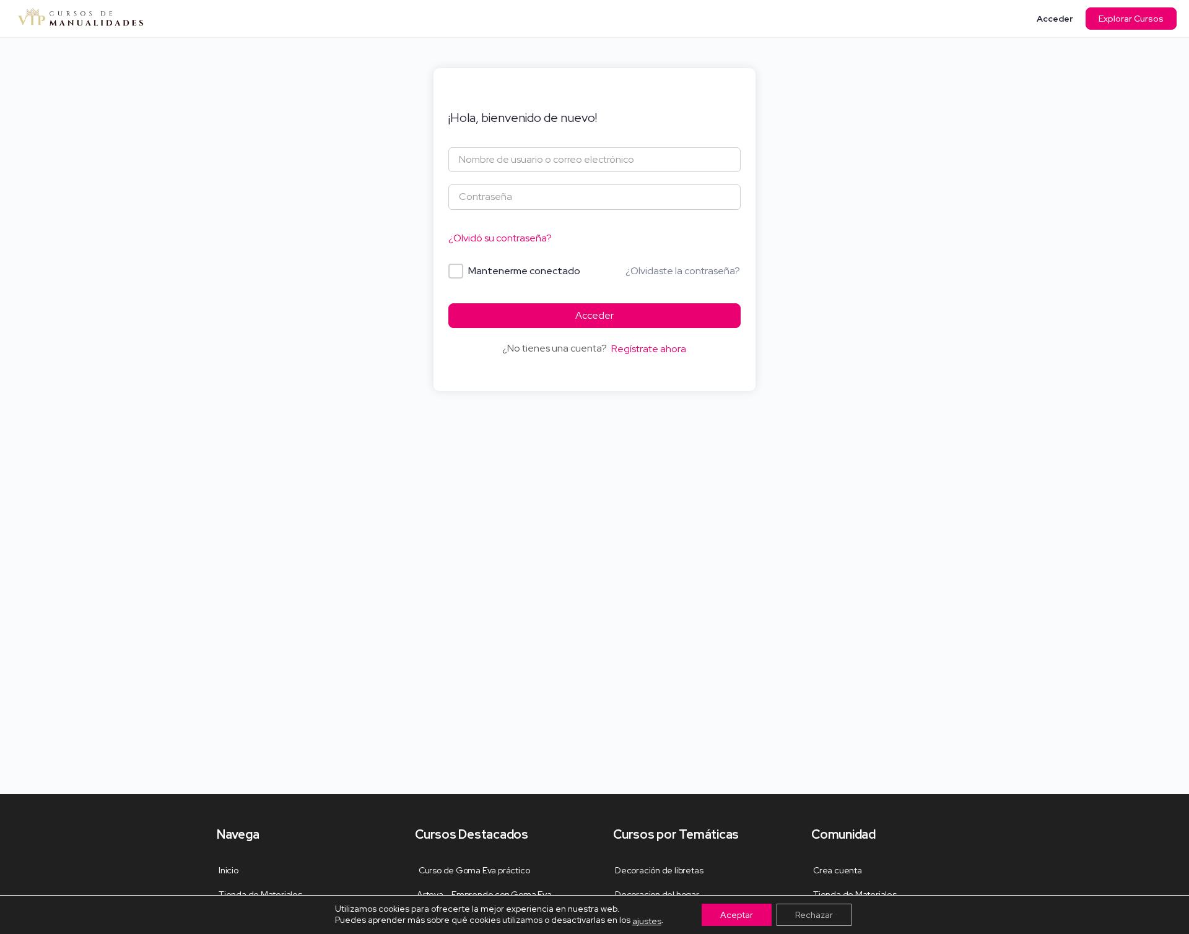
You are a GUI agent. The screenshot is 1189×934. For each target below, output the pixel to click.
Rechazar (814, 914)
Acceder (1055, 18)
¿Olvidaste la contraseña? (682, 270)
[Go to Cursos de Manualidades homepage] (80, 17)
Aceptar (736, 914)
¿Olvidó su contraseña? (500, 237)
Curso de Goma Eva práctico (473, 870)
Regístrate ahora (648, 348)
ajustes (646, 921)
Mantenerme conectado (524, 270)
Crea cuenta (837, 870)
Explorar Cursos (1131, 18)
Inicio (228, 870)
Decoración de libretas (659, 870)
